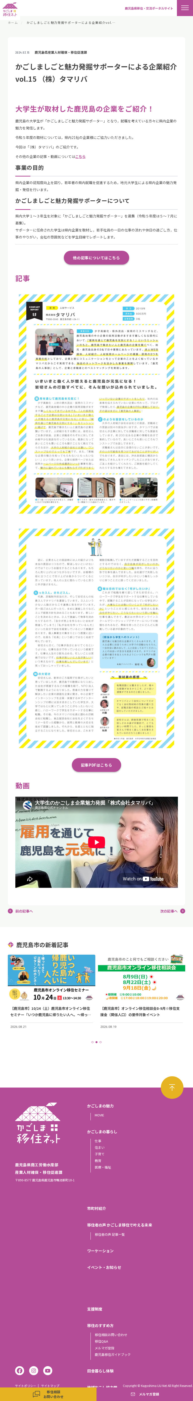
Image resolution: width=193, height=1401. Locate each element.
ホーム (13, 22)
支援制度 (94, 1308)
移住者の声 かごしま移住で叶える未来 (119, 1224)
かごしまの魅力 (100, 1105)
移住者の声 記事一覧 (110, 1234)
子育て (100, 1153)
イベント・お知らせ (104, 1267)
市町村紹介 (96, 1208)
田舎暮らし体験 (100, 1370)
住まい (100, 1147)
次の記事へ (169, 911)
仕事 (98, 1140)
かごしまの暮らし (102, 1131)
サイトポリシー (25, 1385)
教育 (98, 1160)
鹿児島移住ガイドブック (113, 1354)
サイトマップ (50, 1385)
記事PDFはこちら (96, 765)
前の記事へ (24, 911)
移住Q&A (101, 1341)
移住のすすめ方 (100, 1325)
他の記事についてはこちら (96, 257)
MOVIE (99, 1115)
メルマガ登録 (104, 1348)
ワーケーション (100, 1250)
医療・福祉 (103, 1167)
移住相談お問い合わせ (111, 1334)
